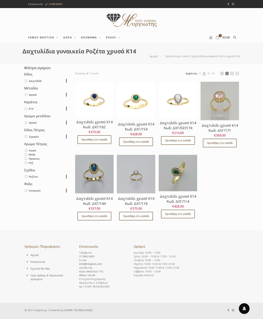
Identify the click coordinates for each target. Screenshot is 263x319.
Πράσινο (34, 158)
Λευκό (32, 150)
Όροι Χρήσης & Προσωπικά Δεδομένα (46, 277)
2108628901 (55, 4)
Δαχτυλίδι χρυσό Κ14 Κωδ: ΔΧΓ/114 (178, 199)
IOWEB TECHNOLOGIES (78, 310)
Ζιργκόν (34, 136)
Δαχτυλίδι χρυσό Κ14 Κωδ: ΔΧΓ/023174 (178, 125)
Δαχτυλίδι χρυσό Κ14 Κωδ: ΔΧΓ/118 (136, 201)
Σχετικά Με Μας (40, 268)
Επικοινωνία (37, 261)
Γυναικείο (35, 190)
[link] (200, 73)
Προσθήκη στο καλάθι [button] (94, 139)
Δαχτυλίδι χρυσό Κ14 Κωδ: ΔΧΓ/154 (136, 127)
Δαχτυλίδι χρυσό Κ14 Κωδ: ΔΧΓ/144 (94, 201)
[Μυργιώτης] (131, 20)
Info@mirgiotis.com (90, 264)
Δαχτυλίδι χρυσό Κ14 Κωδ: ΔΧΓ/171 (220, 128)
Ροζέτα (33, 176)
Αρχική (154, 56)
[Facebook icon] (228, 4)
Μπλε (32, 154)
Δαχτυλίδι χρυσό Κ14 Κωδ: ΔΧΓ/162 (94, 124)
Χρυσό (33, 94)
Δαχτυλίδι (35, 81)
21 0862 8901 (87, 256)
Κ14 (31, 108)
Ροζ (31, 163)
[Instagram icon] (233, 4)
